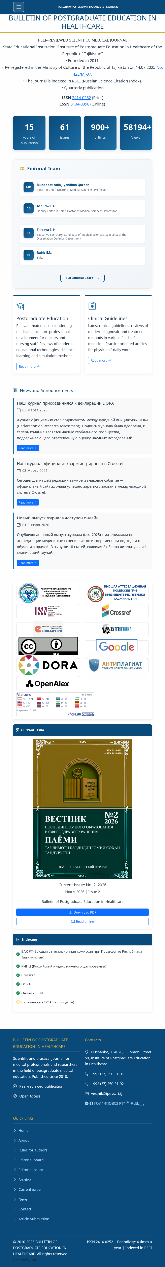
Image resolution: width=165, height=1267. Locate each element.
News (23, 1199)
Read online (84, 921)
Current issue (29, 1189)
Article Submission (33, 1218)
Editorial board (31, 1159)
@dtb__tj (137, 1103)
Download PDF (84, 912)
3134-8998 (79, 104)
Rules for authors (32, 1150)
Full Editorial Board (79, 278)
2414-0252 (81, 97)
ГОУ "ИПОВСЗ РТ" (109, 1103)
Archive (24, 1179)
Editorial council (31, 1169)
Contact (24, 1209)
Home (23, 1130)
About (23, 1140)
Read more (27, 366)
